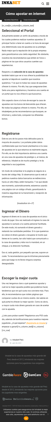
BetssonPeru (43, 406)
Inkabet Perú (18, 340)
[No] (48, 414)
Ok (26, 418)
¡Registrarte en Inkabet (36, 323)
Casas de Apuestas (30, 20)
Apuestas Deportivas (11, 20)
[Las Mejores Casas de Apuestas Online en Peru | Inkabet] (11, 2)
